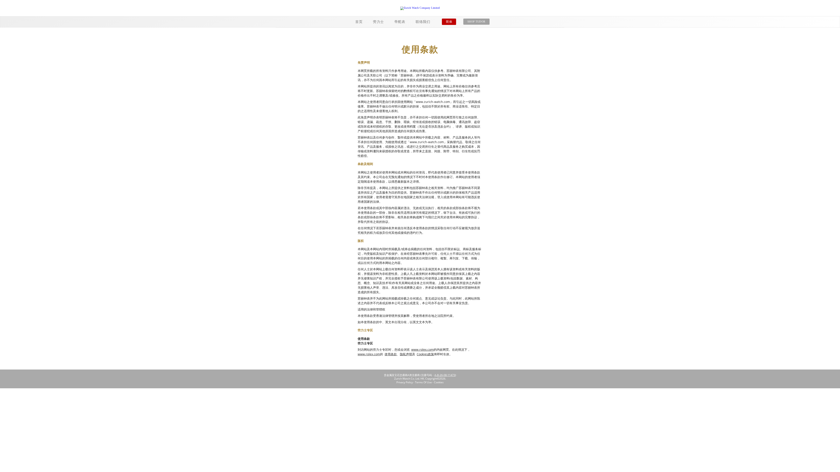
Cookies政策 (425, 354)
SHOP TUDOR (476, 21)
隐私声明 (406, 354)
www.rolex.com (422, 349)
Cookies (439, 382)
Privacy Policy (404, 382)
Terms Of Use (423, 382)
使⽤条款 (391, 354)
